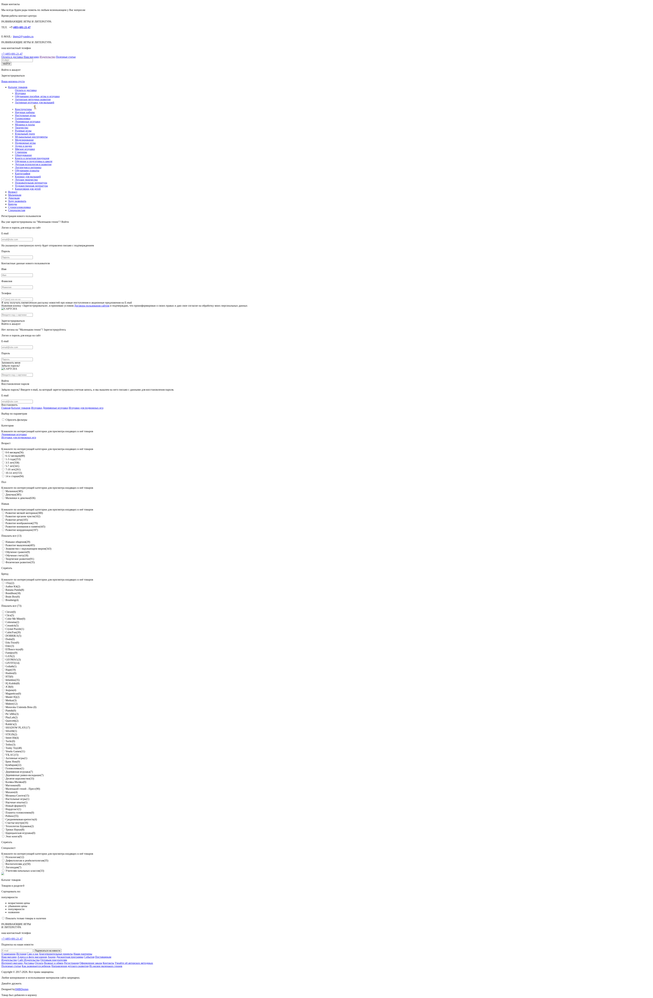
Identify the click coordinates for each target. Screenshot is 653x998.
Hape (10, 669)
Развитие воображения (21, 523)
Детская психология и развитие (33, 164)
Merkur (10, 700)
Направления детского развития (70, 966)
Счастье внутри (16, 822)
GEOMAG (13, 659)
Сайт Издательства (29, 960)
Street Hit (12, 737)
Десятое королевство (19, 778)
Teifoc (10, 744)
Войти (65, 221)
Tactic (10, 741)
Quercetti (11, 720)
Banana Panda (14, 589)
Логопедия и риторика (28, 167)
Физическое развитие (20, 562)
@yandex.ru (27, 36)
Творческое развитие (19, 558)
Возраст (12, 191)
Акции (52, 956)
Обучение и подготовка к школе (33, 161)
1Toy (9, 583)
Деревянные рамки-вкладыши (24, 775)
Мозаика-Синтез (17, 795)
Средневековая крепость (21, 819)
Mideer (11, 703)
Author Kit (12, 586)
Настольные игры (25, 115)
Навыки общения (17, 541)
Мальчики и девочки (20, 498)
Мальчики (14, 491)
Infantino (12, 679)
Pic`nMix (12, 713)
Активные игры (16, 758)
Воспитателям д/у (17, 863)
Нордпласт (13, 809)
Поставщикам (103, 956)
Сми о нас (33, 953)
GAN (10, 656)
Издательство (47, 56)
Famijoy (11, 652)
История (21, 953)
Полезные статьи (66, 56)
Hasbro (10, 673)
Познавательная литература (31, 182)
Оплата (39, 963)
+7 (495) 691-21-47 (12, 53)
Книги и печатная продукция (32, 158)
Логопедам (13, 867)
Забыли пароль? (10, 365)
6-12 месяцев (15, 455)
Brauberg (12, 600)
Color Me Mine (15, 618)
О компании (8, 953)
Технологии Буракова (19, 826)
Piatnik (10, 710)
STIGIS (11, 734)
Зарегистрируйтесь (55, 329)
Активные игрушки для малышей (34, 102)
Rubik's (11, 724)
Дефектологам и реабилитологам (26, 860)
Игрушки (20, 93)
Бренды (12, 204)
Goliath (10, 666)
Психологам (14, 857)
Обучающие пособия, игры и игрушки (37, 96)
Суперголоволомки (19, 207)
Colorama (12, 622)
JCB (9, 686)
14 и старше (14, 476)
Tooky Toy (13, 748)
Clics (9, 615)
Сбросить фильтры (16, 419)
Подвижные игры (25, 142)
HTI (9, 676)
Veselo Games (15, 751)
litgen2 (16, 36)
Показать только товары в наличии (25, 918)
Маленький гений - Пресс (22, 788)
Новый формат (15, 805)
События (89, 956)
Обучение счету (16, 555)
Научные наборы (25, 112)
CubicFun (13, 632)
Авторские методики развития (33, 99)
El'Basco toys (14, 649)
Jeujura (10, 690)
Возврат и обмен (53, 963)
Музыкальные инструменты (31, 136)
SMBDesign (21, 989)
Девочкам (14, 198)
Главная (6, 407)
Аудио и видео (23, 146)
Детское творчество (26, 179)
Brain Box (12, 596)
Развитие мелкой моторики (24, 512)
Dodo (10, 639)
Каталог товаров (17, 87)
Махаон (11, 792)
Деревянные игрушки (27, 121)
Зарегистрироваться (12, 320)
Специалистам (16, 210)
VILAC (11, 754)
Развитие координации (21, 530)
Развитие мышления (20, 545)
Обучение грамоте (17, 552)
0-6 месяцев (14, 452)
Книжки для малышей (28, 176)
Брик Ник (12, 761)
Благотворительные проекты (56, 953)
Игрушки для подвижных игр (86, 407)
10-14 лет (13, 472)
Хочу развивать (17, 201)
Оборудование (23, 155)
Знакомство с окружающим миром (28, 548)
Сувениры (21, 152)
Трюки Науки (14, 829)
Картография (22, 173)
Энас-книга (13, 836)
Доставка (28, 963)
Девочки (13, 494)
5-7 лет (12, 466)
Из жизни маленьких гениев (105, 966)
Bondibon (13, 593)
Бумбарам (13, 765)
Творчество (21, 127)
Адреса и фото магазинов (32, 956)
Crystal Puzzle (14, 628)
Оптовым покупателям (53, 960)
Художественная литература (31, 185)
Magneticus (13, 693)
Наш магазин (31, 56)
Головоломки (22, 118)
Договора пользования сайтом (91, 305)
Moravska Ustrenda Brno (20, 707)
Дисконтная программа (69, 956)
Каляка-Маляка (15, 782)
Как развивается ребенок (36, 966)
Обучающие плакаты (27, 170)
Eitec (9, 645)
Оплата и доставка (12, 56)
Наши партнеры (82, 953)
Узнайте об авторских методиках (134, 963)
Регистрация (71, 963)
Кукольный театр (25, 133)
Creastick (12, 625)
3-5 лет (12, 462)
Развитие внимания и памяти (25, 526)
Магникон (12, 785)
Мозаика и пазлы (25, 124)
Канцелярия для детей (28, 188)
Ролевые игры (23, 130)
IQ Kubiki (12, 683)
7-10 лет (13, 469)
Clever (10, 611)
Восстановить (9, 404)
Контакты (108, 963)
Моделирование (24, 139)
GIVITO (12, 662)
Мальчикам (14, 195)
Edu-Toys (12, 642)
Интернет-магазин (12, 963)
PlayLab (11, 717)
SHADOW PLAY (17, 727)
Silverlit (11, 730)
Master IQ (12, 696)
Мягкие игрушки (25, 149)
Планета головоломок (19, 812)
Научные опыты (16, 802)
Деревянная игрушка (19, 771)
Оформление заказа (90, 963)
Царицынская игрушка (20, 833)
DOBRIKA (13, 635)
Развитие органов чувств (22, 516)
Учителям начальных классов (24, 870)
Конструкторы (23, 109)
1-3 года (13, 459)
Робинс (11, 816)
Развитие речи (16, 519)
